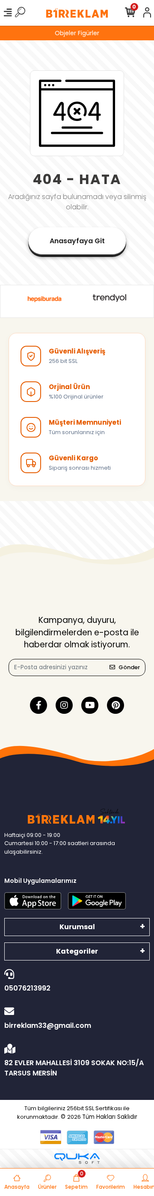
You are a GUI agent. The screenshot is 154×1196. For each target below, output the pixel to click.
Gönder (129, 667)
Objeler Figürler (77, 33)
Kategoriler (77, 951)
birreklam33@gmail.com (47, 1025)
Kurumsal (77, 927)
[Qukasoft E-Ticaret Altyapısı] (77, 1158)
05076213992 (27, 988)
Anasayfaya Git (77, 241)
